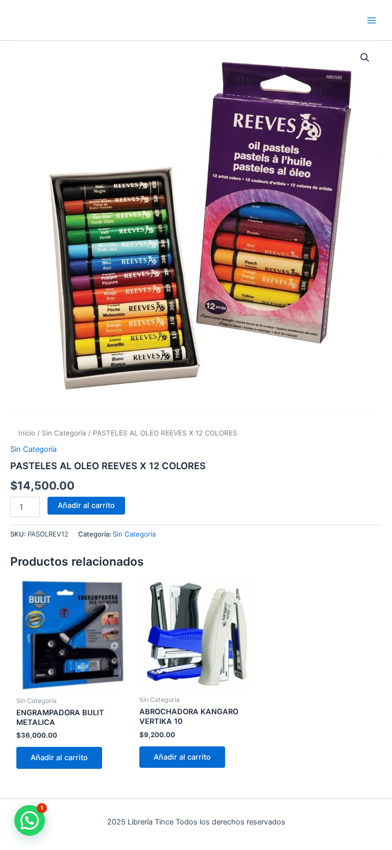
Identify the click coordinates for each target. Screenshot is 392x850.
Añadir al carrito (86, 505)
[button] (365, 57)
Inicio (26, 433)
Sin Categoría (64, 433)
